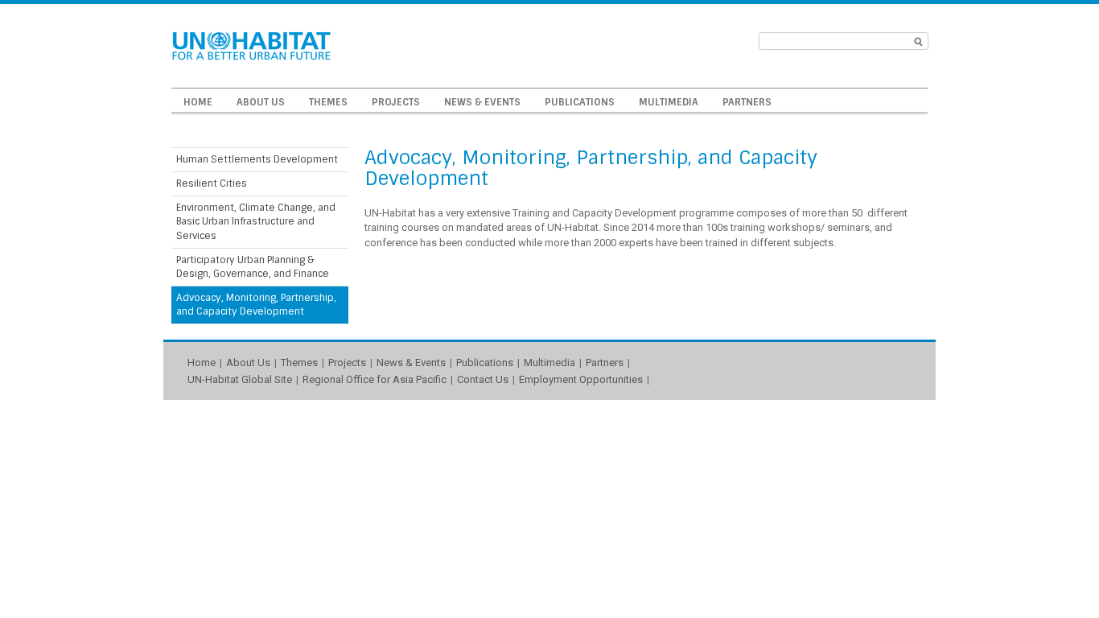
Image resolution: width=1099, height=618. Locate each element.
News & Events (482, 102)
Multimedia (668, 102)
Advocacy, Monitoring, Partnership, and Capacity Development (256, 304)
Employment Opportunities (581, 379)
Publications (580, 102)
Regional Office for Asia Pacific (375, 379)
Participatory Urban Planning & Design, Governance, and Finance (252, 266)
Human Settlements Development (257, 159)
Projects (396, 102)
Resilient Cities (211, 183)
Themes (328, 102)
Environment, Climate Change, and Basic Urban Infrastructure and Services (255, 221)
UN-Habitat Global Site (239, 379)
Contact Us (482, 379)
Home (197, 102)
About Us (261, 102)
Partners (747, 102)
